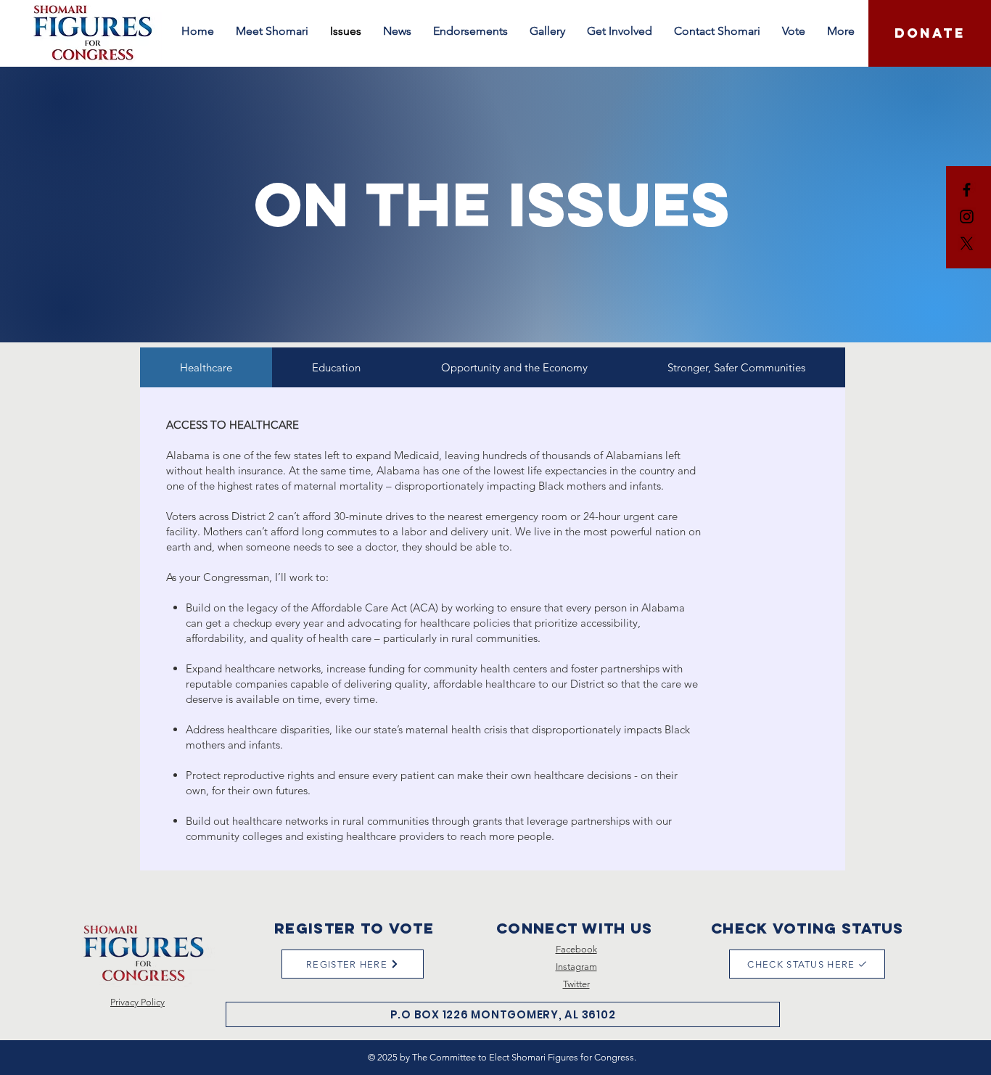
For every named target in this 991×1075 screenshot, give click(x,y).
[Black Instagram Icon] (967, 216)
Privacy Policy (137, 1002)
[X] (967, 243)
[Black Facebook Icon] (967, 190)
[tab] (206, 367)
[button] (397, 30)
